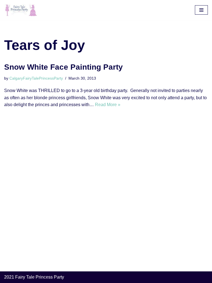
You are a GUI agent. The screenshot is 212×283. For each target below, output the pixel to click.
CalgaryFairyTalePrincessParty (36, 78)
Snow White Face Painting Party (63, 67)
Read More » (107, 104)
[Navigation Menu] (201, 10)
